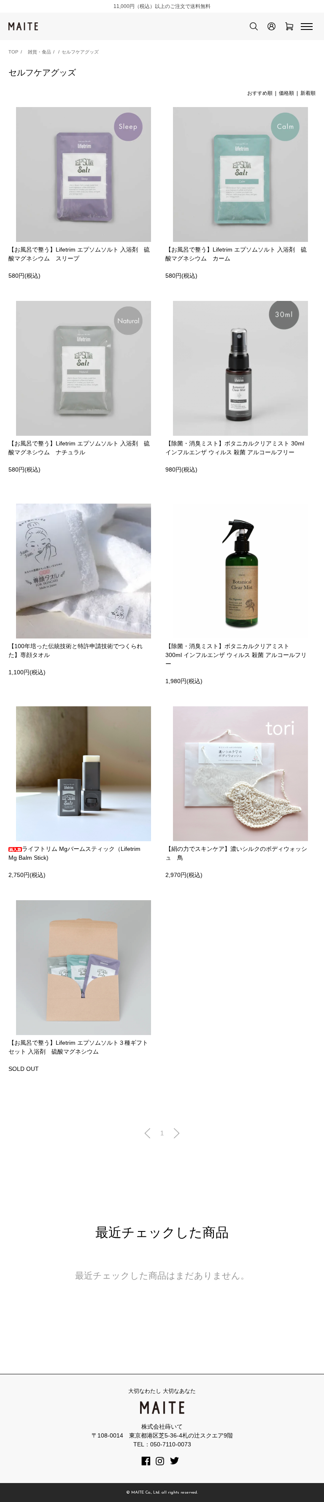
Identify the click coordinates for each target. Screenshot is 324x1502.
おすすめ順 (260, 93)
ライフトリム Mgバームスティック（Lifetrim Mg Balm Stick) (74, 853)
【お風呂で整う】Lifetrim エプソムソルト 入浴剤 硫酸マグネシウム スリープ (79, 254)
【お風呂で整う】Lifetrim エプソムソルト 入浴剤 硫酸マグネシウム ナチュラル (79, 448)
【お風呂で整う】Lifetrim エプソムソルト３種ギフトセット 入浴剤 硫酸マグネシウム (78, 1047)
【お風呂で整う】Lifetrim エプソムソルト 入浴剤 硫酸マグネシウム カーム (236, 254)
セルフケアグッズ (80, 51)
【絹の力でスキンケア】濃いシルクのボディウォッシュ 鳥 (236, 853)
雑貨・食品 (39, 51)
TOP (13, 51)
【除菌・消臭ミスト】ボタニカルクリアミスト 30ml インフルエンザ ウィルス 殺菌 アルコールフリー (234, 448)
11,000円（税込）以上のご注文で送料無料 (162, 6)
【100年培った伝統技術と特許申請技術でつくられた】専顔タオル (75, 650)
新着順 (308, 93)
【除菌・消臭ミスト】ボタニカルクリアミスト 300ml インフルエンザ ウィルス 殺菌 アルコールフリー (236, 655)
